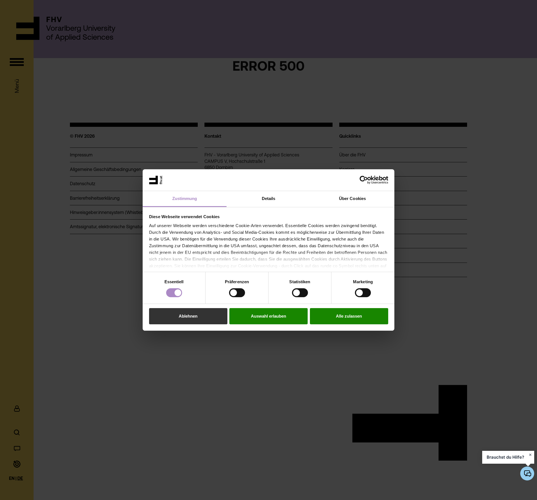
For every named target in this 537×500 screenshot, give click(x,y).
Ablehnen (188, 316)
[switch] (237, 292)
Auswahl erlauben (268, 316)
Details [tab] (268, 198)
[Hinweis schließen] (530, 455)
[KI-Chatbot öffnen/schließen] (527, 473)
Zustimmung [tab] (184, 198)
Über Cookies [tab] (352, 198)
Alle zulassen (349, 316)
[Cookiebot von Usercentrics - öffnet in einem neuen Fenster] (363, 180)
